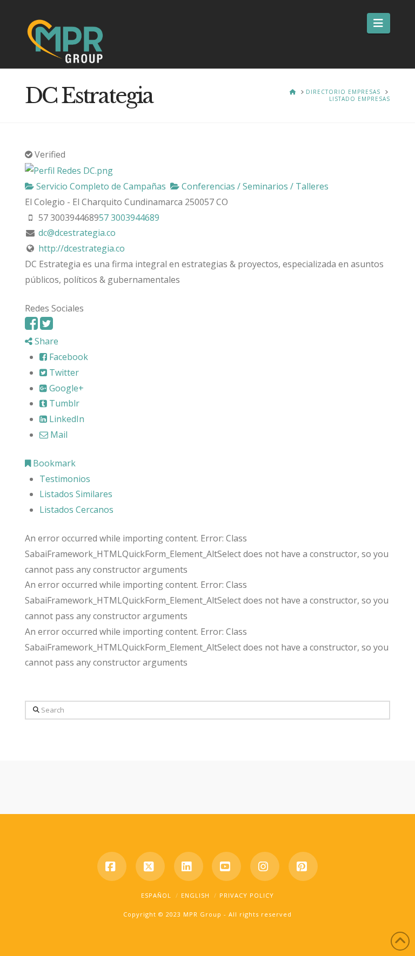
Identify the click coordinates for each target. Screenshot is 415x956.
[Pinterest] (303, 866)
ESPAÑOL (156, 895)
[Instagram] (264, 866)
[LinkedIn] (188, 866)
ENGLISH (195, 895)
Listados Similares (75, 494)
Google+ (65, 388)
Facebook (67, 357)
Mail (58, 434)
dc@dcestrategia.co (77, 233)
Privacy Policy (246, 895)
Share (45, 341)
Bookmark (53, 463)
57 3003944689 (129, 217)
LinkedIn (65, 419)
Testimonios (64, 479)
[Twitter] (46, 326)
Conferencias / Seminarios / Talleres (254, 186)
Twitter (63, 372)
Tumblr (63, 403)
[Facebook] (31, 326)
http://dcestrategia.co (81, 248)
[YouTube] (226, 866)
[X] (150, 866)
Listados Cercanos (76, 510)
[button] (378, 23)
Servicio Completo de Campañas (100, 186)
